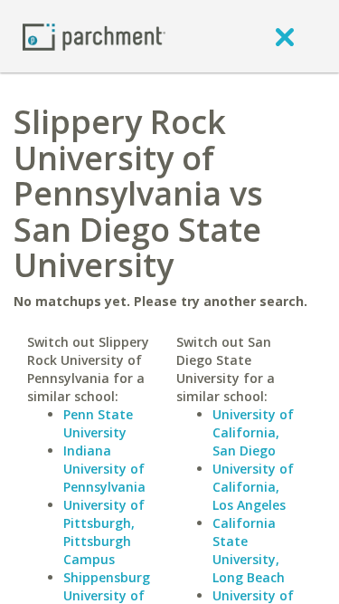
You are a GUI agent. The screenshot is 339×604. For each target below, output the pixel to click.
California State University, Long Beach (248, 550)
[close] (285, 36)
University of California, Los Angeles (253, 486)
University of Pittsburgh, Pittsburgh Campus (104, 532)
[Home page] (94, 35)
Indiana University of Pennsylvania (104, 468)
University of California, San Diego (253, 432)
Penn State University (98, 423)
